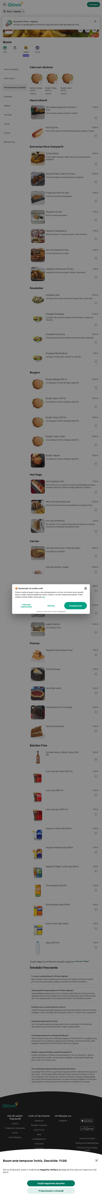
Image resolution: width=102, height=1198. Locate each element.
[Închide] (96, 1160)
